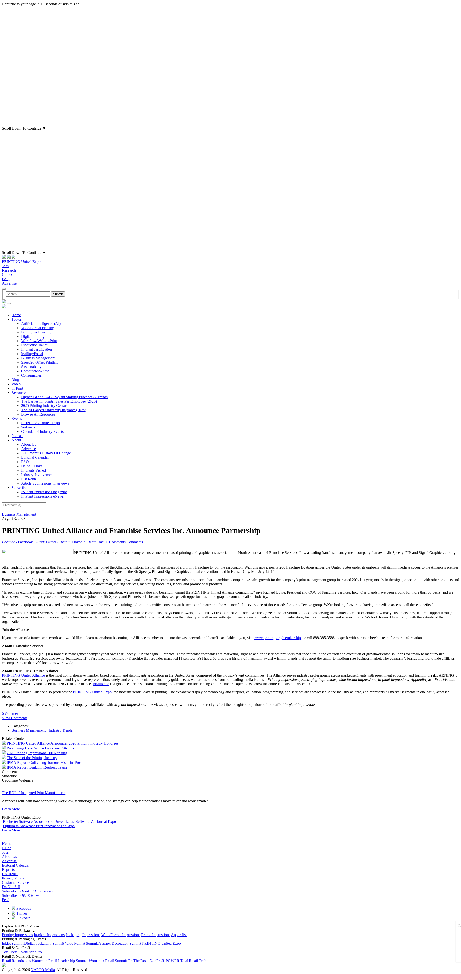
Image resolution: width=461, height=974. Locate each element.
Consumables (31, 375)
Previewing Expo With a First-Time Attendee (41, 748)
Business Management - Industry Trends (42, 730)
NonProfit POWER (164, 961)
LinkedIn (22, 918)
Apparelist (179, 935)
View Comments (14, 718)
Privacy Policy (13, 878)
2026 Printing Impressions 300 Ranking (37, 753)
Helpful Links (31, 466)
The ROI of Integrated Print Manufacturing (34, 793)
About (16, 440)
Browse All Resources (38, 414)
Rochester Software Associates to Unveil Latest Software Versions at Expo (59, 822)
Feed (5, 900)
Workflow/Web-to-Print (39, 341)
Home (16, 315)
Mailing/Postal (32, 354)
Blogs (16, 380)
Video (16, 384)
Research (9, 270)
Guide (6, 848)
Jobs (5, 266)
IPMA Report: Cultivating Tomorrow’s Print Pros (44, 762)
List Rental (29, 479)
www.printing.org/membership (277, 638)
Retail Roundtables (16, 961)
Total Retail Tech (193, 961)
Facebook (23, 908)
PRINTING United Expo (21, 262)
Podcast (17, 436)
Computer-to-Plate (35, 371)
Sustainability (31, 367)
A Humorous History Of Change (46, 453)
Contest (7, 275)
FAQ (6, 279)
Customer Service (15, 882)
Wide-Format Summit (81, 943)
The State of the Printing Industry (32, 758)
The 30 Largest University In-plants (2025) (53, 410)
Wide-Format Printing (37, 328)
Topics (17, 319)
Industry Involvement (37, 475)
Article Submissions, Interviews (45, 483)
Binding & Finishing (36, 332)
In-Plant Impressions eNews (42, 496)
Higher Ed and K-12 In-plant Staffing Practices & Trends (64, 397)
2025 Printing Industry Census (44, 406)
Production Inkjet (34, 345)
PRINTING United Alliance (23, 675)
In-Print (17, 388)
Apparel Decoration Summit (119, 943)
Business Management (38, 358)
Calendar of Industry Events (42, 431)
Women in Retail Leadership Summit (60, 961)
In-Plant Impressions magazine (44, 492)
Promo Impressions (155, 935)
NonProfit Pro (31, 952)
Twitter (21, 913)
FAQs (25, 462)
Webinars (28, 427)
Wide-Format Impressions (120, 935)
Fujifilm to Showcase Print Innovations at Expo (39, 826)
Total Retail (10, 952)
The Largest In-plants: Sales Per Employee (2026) (59, 401)
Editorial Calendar (35, 457)
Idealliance (101, 684)
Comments (135, 542)
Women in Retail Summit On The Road (119, 961)
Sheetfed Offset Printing (39, 362)
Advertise (9, 283)
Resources (19, 393)
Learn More (11, 809)
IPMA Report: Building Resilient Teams (37, 767)
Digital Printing (32, 336)
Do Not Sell (11, 887)
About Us (28, 444)
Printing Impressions (17, 935)
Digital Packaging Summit (44, 943)
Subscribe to (27, 891)
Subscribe (19, 488)
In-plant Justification (36, 349)
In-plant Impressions (49, 935)
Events (17, 418)
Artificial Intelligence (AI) (41, 323)
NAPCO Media (43, 970)
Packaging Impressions (83, 935)
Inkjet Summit (12, 943)
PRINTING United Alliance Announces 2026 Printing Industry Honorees (62, 743)
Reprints (8, 869)
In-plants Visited (33, 470)
